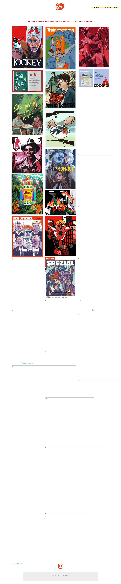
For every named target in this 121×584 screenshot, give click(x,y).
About (115, 7)
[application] (100, 7)
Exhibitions (107, 7)
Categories (96, 7)
